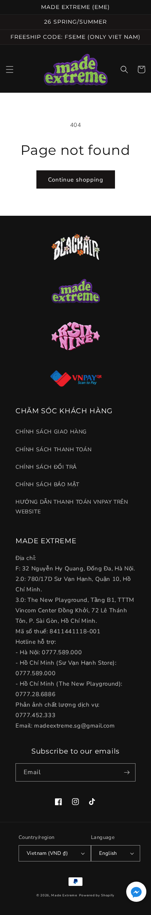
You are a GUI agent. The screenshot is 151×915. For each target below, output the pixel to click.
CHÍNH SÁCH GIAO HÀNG (51, 431)
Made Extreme (64, 895)
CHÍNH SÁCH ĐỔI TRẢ (46, 467)
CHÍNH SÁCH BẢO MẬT (47, 484)
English (108, 853)
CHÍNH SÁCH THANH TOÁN (53, 449)
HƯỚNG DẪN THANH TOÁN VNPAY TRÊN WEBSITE (71, 506)
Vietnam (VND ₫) (47, 853)
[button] (9, 69)
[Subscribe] (126, 772)
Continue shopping (75, 180)
